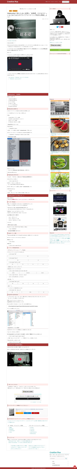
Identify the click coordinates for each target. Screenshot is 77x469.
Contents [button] (56, 1)
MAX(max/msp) (33, 433)
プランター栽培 (66, 238)
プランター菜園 (54, 240)
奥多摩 (51, 241)
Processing (32, 429)
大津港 (68, 240)
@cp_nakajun (12, 40)
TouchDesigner (12, 430)
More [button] (60, 1)
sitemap (53, 463)
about (53, 461)
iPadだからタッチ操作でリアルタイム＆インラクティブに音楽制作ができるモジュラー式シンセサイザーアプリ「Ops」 (37, 447)
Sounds (52, 1)
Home (47, 1)
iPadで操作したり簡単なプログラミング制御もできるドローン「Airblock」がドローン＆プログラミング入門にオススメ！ (19, 447)
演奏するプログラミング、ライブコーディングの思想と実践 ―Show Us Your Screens (29, 409)
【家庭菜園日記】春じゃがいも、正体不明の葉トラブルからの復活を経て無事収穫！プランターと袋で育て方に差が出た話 (60, 152)
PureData (32, 427)
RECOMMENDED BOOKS (56, 465)
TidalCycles (32, 430)
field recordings (61, 234)
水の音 (57, 241)
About (49, 1)
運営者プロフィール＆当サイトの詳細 (56, 42)
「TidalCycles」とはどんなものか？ (15, 78)
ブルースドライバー (59, 238)
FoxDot (10, 432)
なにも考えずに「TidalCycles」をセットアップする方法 (18, 77)
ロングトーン (66, 240)
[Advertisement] (28, 86)
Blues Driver (52, 234)
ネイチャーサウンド (58, 236)
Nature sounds (54, 235)
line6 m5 (66, 234)
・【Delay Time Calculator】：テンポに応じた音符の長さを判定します (20, 442)
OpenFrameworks (33, 432)
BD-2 (50, 234)
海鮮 (61, 241)
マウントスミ (60, 240)
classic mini (56, 234)
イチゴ (69, 235)
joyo (64, 234)
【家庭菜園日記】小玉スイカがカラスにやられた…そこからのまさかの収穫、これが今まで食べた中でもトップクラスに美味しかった (60, 134)
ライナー (63, 240)
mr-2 (68, 234)
